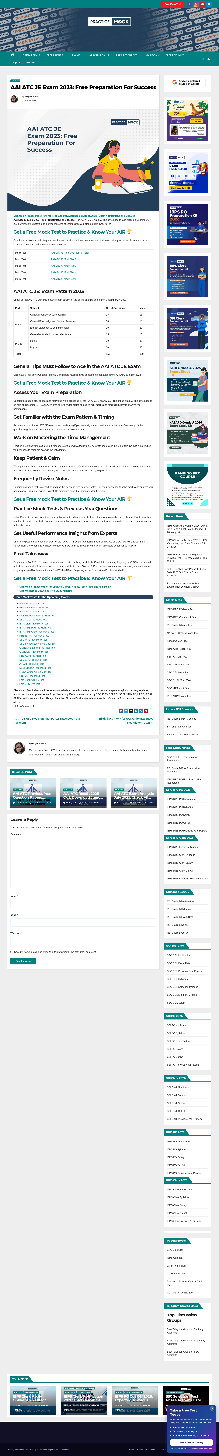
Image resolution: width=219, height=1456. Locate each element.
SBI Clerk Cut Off (176, 1111)
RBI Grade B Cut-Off (178, 933)
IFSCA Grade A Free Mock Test (35, 672)
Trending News (31, 1392)
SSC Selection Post (175, 1392)
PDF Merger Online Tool (180, 1292)
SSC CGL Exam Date (178, 963)
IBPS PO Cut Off (176, 1165)
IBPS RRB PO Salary (178, 815)
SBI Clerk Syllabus (177, 1095)
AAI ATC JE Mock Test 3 (63, 266)
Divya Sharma (32, 96)
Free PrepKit (55, 55)
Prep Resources (127, 55)
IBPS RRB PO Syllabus (180, 807)
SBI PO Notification (177, 1025)
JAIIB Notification (176, 1265)
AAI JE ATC (15, 81)
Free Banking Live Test (31, 680)
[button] (203, 59)
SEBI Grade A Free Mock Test (35, 668)
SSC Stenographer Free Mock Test (37, 643)
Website (14, 933)
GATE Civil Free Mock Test (33, 652)
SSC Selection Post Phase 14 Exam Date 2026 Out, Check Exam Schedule (186, 572)
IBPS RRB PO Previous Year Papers (187, 830)
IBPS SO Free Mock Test (32, 611)
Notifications (30, 55)
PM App (30, 62)
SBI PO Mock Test (177, 656)
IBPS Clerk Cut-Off (177, 1213)
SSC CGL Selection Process (182, 987)
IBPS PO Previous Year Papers (184, 1173)
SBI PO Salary (175, 1049)
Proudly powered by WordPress (21, 1450)
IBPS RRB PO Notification (181, 799)
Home (131, 1450)
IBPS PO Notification (178, 1141)
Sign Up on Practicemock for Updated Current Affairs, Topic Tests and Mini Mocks (65, 586)
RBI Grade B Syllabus (179, 909)
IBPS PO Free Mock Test (32, 603)
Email (14, 915)
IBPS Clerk (18, 1392)
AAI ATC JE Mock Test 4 (64, 272)
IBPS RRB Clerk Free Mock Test (36, 631)
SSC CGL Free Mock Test (32, 619)
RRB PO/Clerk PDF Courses (182, 734)
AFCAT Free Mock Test (31, 664)
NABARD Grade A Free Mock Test (37, 615)
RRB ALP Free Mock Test (32, 656)
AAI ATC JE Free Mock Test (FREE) (70, 253)
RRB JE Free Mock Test (32, 676)
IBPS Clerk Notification (179, 1189)
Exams (76, 55)
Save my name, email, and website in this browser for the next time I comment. (55, 952)
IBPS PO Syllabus (177, 1149)
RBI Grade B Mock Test (179, 625)
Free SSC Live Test (29, 684)
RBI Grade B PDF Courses (181, 719)
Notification (70, 1392)
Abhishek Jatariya (42, 803)
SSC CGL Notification (179, 955)
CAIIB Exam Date (176, 1273)
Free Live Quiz (175, 55)
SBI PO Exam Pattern (178, 1041)
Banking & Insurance (85, 1388)
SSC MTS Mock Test (178, 688)
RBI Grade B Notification (180, 901)
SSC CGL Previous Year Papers (184, 971)
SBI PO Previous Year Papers (183, 1065)
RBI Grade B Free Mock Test (34, 607)
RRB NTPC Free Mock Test (34, 635)
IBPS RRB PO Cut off (178, 823)
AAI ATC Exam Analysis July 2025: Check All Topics (134, 797)
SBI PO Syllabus (176, 1033)
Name (14, 896)
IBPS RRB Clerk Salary (180, 863)
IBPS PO (119, 1392)
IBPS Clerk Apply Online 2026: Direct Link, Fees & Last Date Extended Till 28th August (187, 529)
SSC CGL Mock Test (178, 672)
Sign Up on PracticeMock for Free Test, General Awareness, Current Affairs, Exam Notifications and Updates (74, 216)
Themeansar (63, 1450)
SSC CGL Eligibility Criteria (182, 995)
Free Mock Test (173, 4)
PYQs (14, 62)
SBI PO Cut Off (175, 1057)
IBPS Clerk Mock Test (179, 649)
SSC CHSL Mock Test (179, 680)
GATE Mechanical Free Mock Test (37, 648)
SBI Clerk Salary (176, 1103)
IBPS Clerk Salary (177, 1205)
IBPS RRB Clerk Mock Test (182, 617)
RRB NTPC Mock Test (179, 696)
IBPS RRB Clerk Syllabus (181, 855)
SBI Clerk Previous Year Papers (184, 1119)
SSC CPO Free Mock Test (33, 660)
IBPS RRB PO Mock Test (180, 609)
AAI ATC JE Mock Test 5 (63, 279)
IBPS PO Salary (175, 1157)
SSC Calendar (175, 1250)
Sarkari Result (99, 55)
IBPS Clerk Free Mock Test (33, 623)
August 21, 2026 (24, 1406)
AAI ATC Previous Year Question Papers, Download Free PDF (32, 797)
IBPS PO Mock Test (177, 641)
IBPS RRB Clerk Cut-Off (180, 870)
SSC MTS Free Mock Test (33, 639)
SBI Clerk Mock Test (178, 664)
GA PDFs (151, 55)
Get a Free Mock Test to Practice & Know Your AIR (69, 232)
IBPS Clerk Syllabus (178, 1197)
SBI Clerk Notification (178, 1087)
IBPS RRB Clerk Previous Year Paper (187, 878)
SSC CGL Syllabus (177, 979)
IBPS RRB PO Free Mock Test (35, 627)
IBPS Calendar (175, 1258)
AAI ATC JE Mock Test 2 (64, 259)
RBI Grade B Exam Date (180, 917)
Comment (16, 834)
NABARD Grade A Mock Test (182, 633)
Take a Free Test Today (191, 1442)
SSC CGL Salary (176, 1002)
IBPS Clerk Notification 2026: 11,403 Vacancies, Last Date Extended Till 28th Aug (187, 543)
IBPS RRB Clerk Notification (182, 847)
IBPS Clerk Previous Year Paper (184, 1221)
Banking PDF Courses (179, 726)
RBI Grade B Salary (178, 925)
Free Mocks (150, 1450)
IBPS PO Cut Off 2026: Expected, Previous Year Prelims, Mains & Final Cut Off (187, 557)
